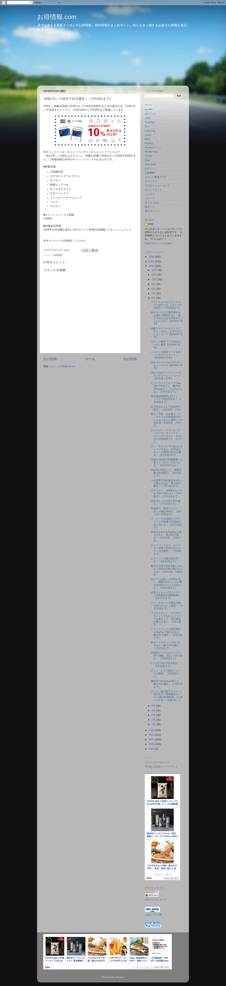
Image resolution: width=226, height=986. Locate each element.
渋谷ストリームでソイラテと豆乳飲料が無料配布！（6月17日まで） (166, 595)
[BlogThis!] (86, 250)
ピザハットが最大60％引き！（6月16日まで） (164, 560)
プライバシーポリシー (157, 762)
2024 (152, 266)
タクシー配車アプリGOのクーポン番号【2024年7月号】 (166, 344)
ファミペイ (151, 181)
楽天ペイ (150, 206)
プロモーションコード (157, 185)
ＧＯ (147, 126)
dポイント (150, 113)
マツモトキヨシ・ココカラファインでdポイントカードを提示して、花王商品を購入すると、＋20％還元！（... (166, 619)
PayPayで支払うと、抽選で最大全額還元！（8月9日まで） (166, 473)
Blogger (119, 977)
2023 (152, 730)
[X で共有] (90, 250)
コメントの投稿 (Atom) (62, 366)
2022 (152, 735)
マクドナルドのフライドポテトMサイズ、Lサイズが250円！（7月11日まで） (166, 305)
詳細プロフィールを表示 (158, 243)
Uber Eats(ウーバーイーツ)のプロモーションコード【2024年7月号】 (166, 375)
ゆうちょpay (152, 202)
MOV (147, 139)
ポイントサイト (153, 190)
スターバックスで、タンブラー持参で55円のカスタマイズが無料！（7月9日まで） (166, 549)
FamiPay (150, 122)
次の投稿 (50, 359)
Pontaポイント (153, 147)
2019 (152, 749)
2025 (152, 261)
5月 (153, 705)
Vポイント (150, 168)
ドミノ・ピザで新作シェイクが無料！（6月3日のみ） (165, 673)
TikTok (148, 156)
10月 (154, 279)
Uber (147, 160)
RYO (150, 224)
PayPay (149, 143)
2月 (153, 719)
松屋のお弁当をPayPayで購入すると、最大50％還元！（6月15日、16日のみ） (166, 536)
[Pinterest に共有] (96, 250)
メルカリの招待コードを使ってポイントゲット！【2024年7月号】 (165, 355)
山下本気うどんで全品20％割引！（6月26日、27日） (167, 408)
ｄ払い (148, 118)
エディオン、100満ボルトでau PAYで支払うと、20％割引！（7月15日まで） (166, 493)
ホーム (90, 359)
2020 (152, 744)
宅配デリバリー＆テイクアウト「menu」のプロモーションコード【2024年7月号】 (167, 333)
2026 (152, 256)
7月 (153, 293)
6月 (153, 298)
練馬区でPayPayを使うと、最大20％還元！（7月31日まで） (167, 684)
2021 (152, 739)
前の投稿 (130, 359)
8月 (153, 288)
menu (148, 135)
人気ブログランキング (155, 899)
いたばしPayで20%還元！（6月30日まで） (165, 664)
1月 (153, 724)
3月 (153, 715)
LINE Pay (150, 130)
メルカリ (150, 194)
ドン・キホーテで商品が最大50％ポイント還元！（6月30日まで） (166, 606)
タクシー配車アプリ (156, 177)
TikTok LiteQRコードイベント (161, 766)
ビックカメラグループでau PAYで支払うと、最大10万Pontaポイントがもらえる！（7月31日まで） (166, 387)
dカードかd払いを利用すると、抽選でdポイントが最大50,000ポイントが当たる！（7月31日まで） (166, 583)
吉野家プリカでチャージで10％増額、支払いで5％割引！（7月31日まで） (166, 656)
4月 (153, 710)
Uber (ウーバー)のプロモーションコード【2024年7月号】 (167, 365)
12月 (154, 270)
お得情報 (57, 255)
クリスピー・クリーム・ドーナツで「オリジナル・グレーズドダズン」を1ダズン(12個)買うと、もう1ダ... (166, 436)
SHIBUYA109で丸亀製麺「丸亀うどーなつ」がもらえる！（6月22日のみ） (167, 462)
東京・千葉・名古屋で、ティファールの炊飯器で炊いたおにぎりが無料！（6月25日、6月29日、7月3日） (166, 420)
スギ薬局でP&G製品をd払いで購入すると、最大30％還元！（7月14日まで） (166, 483)
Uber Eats (150, 164)
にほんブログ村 (153, 914)
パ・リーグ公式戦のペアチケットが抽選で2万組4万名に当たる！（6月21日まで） (166, 523)
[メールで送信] (83, 250)
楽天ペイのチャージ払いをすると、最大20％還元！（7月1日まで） (166, 645)
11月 (154, 274)
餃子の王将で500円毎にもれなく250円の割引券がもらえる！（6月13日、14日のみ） (167, 570)
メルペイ (150, 198)
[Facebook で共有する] (93, 250)
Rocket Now (151, 151)
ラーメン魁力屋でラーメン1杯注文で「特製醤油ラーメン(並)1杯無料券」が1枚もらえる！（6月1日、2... (167, 695)
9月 (153, 284)
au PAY (149, 109)
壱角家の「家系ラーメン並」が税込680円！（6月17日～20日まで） (166, 511)
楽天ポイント (152, 211)
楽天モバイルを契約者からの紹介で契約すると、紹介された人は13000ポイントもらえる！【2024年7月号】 (167, 318)
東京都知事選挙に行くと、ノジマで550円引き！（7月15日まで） (166, 399)
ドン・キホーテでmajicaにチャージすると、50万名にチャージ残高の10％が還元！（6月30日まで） (167, 450)
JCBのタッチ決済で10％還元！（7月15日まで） (165, 502)
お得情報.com (56, 16)
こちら (77, 240)
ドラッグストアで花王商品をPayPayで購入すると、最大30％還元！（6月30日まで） (167, 633)
